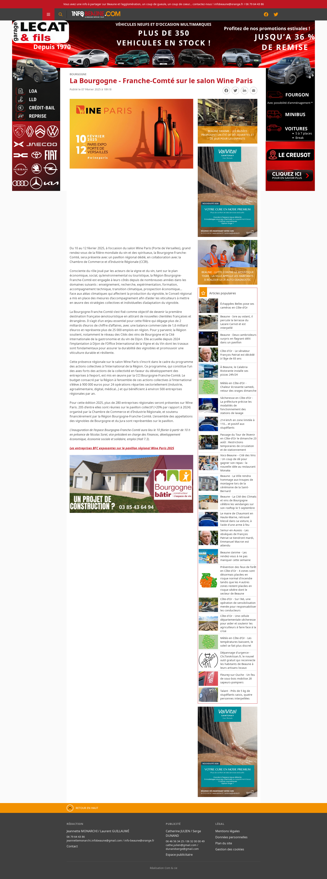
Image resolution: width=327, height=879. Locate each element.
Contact (72, 846)
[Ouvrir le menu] (48, 14)
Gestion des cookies (229, 849)
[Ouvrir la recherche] (60, 14)
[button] (76, 484)
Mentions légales (227, 831)
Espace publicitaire (179, 854)
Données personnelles (231, 837)
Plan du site (223, 843)
